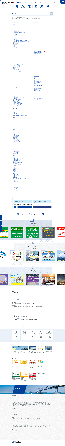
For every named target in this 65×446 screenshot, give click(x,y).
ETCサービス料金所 (16, 38)
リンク (14, 125)
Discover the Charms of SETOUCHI (39, 51)
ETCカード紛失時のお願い (17, 66)
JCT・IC (15, 48)
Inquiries (35, 77)
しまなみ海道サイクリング (17, 94)
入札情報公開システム (16, 175)
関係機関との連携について (17, 153)
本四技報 (15, 161)
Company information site (38, 85)
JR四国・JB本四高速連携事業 (17, 102)
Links (35, 83)
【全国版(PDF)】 (35, 303)
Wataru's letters (36, 71)
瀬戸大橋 (15, 112)
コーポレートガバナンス (17, 148)
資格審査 (15, 180)
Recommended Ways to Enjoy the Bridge (40, 59)
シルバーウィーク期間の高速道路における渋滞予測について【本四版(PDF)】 (22, 303)
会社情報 (14, 129)
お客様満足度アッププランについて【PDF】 (19, 143)
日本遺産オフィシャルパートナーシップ (19, 101)
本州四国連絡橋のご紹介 (17, 156)
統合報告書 (15, 138)
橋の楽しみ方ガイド (16, 100)
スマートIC (15, 68)
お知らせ (15, 176)
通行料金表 (15, 37)
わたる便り (15, 111)
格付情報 (15, 170)
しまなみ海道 (15, 113)
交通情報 (14, 24)
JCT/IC (35, 36)
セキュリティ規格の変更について (18, 71)
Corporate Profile (36, 89)
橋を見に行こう (16, 95)
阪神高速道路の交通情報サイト (18, 31)
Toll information (36, 31)
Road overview (36, 35)
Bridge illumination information (38, 52)
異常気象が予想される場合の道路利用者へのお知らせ (20, 115)
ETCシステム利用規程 (16, 63)
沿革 (14, 134)
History (35, 92)
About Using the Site (37, 82)
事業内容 (15, 132)
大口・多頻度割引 (16, 43)
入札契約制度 (15, 177)
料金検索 (15, 36)
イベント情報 (15, 87)
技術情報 (14, 155)
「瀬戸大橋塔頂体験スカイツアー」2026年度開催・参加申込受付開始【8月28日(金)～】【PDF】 (24, 319)
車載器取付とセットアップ (17, 61)
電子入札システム (16, 174)
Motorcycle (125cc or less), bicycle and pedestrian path (42, 37)
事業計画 (15, 168)
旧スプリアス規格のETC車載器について (19, 72)
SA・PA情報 (15, 108)
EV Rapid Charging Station (38, 67)
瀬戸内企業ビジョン (16, 140)
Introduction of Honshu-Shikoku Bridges (40, 98)
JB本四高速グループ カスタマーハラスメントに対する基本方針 (22, 142)
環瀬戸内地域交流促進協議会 (17, 103)
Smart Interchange (37, 43)
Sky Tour (35, 55)
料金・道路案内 (15, 34)
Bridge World (36, 54)
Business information (37, 90)
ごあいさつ (15, 130)
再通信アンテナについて (17, 65)
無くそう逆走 (15, 81)
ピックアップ (15, 110)
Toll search (35, 32)
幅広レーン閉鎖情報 (16, 28)
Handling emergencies (37, 47)
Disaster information (37, 48)
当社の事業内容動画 (16, 135)
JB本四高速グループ (16, 136)
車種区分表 (15, 39)
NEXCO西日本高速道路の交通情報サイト (19, 32)
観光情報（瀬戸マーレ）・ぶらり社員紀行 (19, 97)
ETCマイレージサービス (17, 42)
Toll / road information (37, 29)
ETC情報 (14, 56)
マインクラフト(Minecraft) (17, 99)
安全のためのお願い (16, 80)
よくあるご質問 (16, 119)
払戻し (14, 46)
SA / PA (35, 62)
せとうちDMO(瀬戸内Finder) (17, 105)
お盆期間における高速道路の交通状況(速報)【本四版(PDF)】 (20, 326)
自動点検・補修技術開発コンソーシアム (19, 158)
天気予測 (15, 30)
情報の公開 (15, 137)
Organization (36, 91)
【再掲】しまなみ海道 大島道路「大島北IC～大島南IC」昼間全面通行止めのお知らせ (23, 313)
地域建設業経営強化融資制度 (17, 183)
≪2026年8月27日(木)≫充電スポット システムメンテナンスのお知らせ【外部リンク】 (23, 309)
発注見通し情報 (16, 184)
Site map (35, 78)
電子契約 (15, 182)
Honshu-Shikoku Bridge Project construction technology (42, 101)
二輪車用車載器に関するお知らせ (18, 74)
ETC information (36, 39)
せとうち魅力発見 (16, 88)
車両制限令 (15, 52)
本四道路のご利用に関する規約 (18, 53)
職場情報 (15, 189)
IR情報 (14, 167)
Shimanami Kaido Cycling (37, 56)
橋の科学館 (15, 98)
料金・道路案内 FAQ (16, 54)
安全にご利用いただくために (17, 78)
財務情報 (15, 169)
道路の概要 (15, 47)
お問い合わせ (15, 120)
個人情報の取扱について (17, 191)
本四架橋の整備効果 (16, 147)
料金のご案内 (15, 35)
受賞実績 (15, 165)
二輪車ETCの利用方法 (16, 62)
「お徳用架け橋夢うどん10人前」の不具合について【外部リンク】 (21, 316)
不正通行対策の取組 (16, 69)
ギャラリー (15, 114)
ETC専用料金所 (16, 67)
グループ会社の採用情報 (17, 190)
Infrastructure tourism (37, 53)
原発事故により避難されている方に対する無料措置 (20, 40)
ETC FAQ (15, 70)
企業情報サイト (15, 127)
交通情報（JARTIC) (16, 29)
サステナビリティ (16, 139)
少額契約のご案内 (16, 181)
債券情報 (15, 171)
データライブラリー (16, 150)
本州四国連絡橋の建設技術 (17, 159)
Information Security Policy (38, 81)
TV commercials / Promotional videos (39, 60)
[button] (5, 232)
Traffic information (37, 24)
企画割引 (15, 45)
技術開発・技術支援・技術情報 (18, 162)
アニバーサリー (16, 89)
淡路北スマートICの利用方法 (17, 49)
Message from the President (38, 88)
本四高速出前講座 (16, 152)
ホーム (13, 10)
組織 (14, 133)
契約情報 (14, 173)
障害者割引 (15, 44)
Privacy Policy (36, 80)
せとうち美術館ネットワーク (17, 96)
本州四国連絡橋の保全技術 (17, 160)
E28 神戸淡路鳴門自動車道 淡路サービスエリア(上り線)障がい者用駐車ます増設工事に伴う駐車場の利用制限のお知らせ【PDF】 (29, 306)
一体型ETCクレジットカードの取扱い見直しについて (20, 73)
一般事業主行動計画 (16, 151)
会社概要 (15, 131)
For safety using (36, 45)
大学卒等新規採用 (16, 187)
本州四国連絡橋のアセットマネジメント (19, 157)
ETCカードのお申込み (16, 60)
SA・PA (14, 107)
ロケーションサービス (16, 149)
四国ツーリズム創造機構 (17, 104)
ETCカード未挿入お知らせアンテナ (18, 64)
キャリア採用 (15, 188)
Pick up (35, 69)
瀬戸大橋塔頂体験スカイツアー (18, 93)
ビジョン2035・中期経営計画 (17, 141)
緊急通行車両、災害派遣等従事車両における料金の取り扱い (21, 41)
